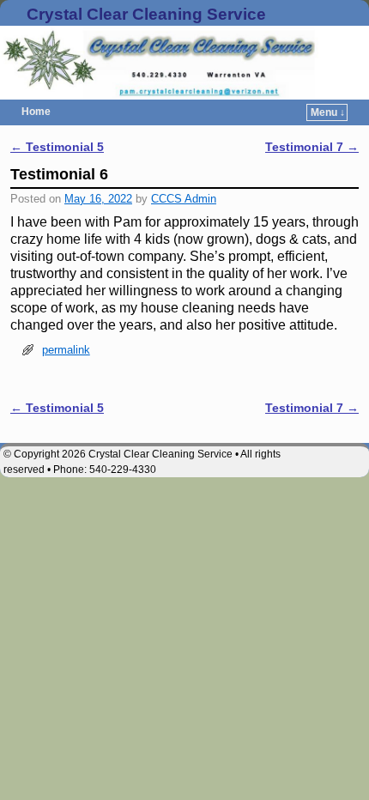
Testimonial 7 (312, 147)
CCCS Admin (183, 198)
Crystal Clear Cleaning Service (146, 14)
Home (36, 112)
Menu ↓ (328, 112)
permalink (66, 349)
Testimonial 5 (57, 147)
